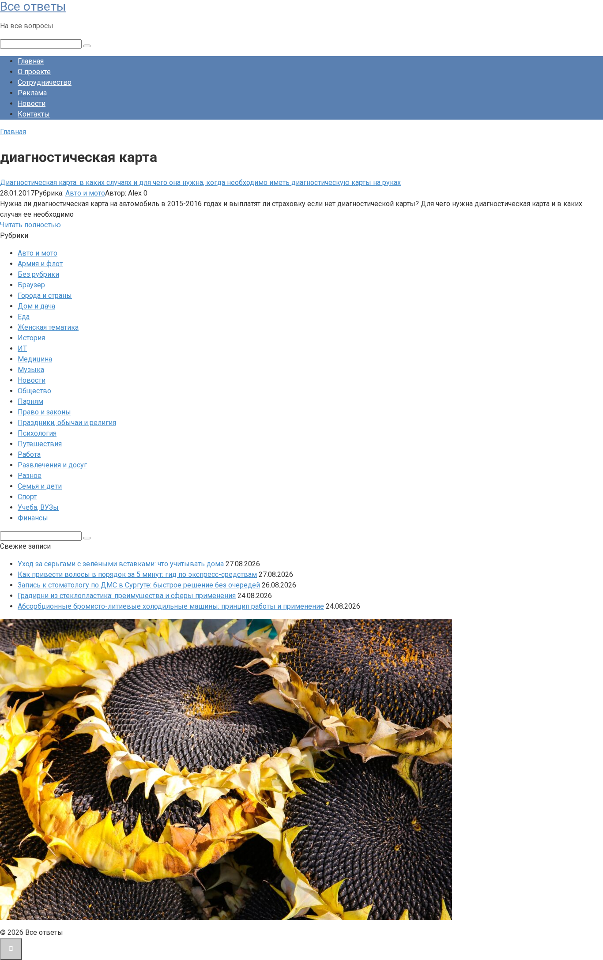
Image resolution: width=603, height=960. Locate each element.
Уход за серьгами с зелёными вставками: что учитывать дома (121, 564)
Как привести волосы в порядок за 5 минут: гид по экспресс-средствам (137, 574)
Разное (29, 475)
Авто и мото (85, 193)
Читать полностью (30, 225)
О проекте (34, 72)
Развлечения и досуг (52, 465)
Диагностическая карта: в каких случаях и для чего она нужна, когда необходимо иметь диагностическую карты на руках (200, 182)
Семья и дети (40, 486)
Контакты (34, 114)
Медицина (35, 359)
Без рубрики (38, 274)
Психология (37, 433)
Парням (30, 401)
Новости (31, 103)
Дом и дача (36, 306)
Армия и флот (40, 264)
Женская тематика (48, 327)
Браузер (31, 285)
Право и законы (44, 412)
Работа (29, 454)
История (31, 338)
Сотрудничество (45, 82)
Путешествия (40, 444)
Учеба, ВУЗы (38, 507)
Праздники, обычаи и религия (67, 422)
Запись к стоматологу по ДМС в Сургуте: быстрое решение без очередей (139, 585)
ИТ (22, 348)
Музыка (31, 369)
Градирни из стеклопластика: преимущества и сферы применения (127, 595)
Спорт (27, 497)
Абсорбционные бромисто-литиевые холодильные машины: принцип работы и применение (171, 606)
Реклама (32, 93)
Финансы (33, 518)
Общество (34, 391)
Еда (24, 316)
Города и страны (45, 295)
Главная (31, 61)
